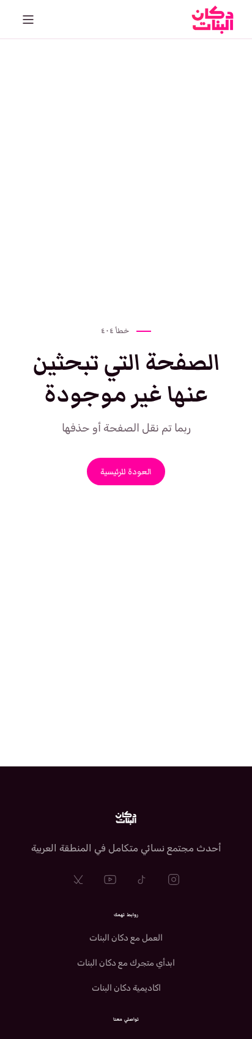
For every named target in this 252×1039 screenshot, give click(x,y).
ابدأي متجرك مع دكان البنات (126, 963)
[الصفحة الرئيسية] (126, 818)
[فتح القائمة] (28, 19)
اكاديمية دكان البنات (126, 988)
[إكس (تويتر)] (78, 879)
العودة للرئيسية (125, 471)
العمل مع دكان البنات (126, 938)
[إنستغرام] (173, 879)
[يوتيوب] (110, 879)
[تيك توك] (142, 879)
